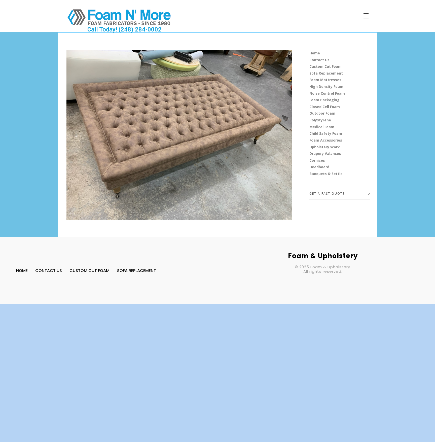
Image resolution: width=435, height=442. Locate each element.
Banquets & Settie (326, 173)
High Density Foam (326, 86)
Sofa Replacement (326, 73)
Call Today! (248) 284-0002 (124, 29)
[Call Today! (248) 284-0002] (119, 17)
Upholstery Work (324, 147)
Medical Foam (321, 126)
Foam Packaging (324, 99)
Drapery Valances (325, 153)
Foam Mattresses (325, 79)
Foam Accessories (325, 140)
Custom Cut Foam (325, 66)
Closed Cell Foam (324, 106)
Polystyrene (320, 120)
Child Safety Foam (325, 133)
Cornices (317, 160)
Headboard (319, 166)
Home (314, 53)
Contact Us (319, 59)
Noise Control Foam (327, 93)
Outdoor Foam (322, 113)
